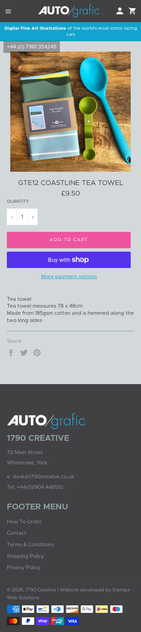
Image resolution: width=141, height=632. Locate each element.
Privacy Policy (23, 567)
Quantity (18, 201)
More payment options (69, 276)
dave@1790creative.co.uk (43, 476)
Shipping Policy (25, 556)
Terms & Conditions (30, 544)
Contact (16, 533)
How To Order (24, 521)
